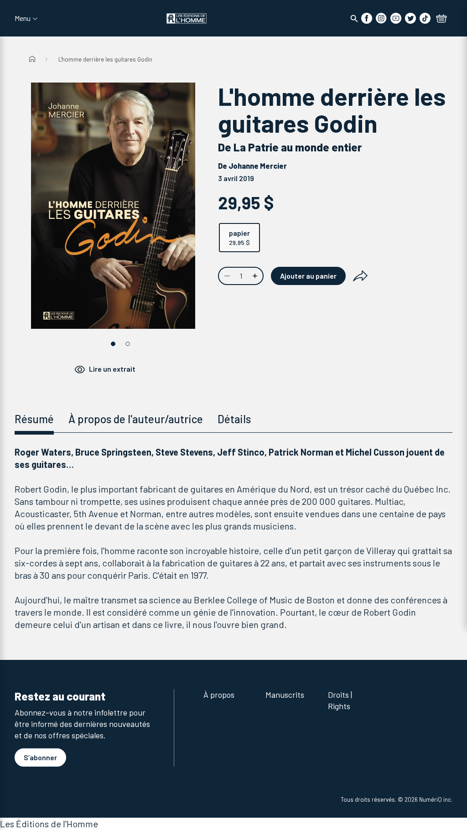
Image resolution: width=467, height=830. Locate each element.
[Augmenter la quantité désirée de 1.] (256, 276)
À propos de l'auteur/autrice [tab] (135, 418)
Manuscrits (284, 695)
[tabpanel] (233, 538)
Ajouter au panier (308, 275)
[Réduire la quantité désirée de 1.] (226, 276)
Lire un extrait (112, 368)
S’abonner (40, 757)
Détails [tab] (234, 418)
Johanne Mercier (257, 165)
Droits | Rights (340, 700)
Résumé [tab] (34, 418)
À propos (218, 695)
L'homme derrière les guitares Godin (105, 59)
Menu (23, 18)
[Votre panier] (441, 19)
